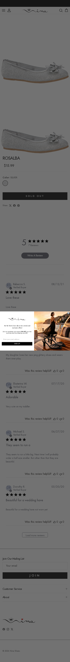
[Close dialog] (68, 313)
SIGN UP (17, 343)
